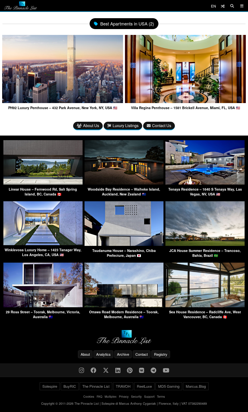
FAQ (99, 396)
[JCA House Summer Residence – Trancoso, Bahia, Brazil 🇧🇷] (205, 244)
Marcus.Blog (196, 386)
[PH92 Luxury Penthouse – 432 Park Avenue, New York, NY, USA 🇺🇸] (62, 101)
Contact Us (161, 125)
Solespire (49, 386)
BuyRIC (69, 386)
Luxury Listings (126, 125)
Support (149, 396)
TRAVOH (123, 386)
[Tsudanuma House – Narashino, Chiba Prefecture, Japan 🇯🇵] (124, 244)
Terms (161, 396)
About (85, 354)
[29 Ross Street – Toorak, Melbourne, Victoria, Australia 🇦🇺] (43, 305)
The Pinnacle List (95, 386)
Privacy (124, 396)
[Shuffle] (222, 6)
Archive (123, 354)
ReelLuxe (144, 386)
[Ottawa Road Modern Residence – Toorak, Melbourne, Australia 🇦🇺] (124, 305)
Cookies (88, 396)
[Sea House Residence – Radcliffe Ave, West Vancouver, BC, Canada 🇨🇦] (205, 305)
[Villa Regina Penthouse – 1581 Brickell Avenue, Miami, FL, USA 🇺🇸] (185, 101)
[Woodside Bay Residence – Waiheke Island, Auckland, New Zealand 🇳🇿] (124, 183)
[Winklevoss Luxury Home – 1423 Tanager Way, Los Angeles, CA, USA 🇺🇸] (43, 243)
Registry (160, 354)
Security (136, 396)
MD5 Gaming (168, 386)
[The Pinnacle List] (124, 337)
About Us (91, 125)
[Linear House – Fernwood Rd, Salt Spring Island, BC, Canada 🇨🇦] (43, 183)
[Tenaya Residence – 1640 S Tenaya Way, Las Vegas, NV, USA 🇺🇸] (205, 183)
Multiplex (110, 396)
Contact (141, 354)
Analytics (103, 354)
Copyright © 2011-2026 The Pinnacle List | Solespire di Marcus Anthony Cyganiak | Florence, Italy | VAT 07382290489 (124, 403)
